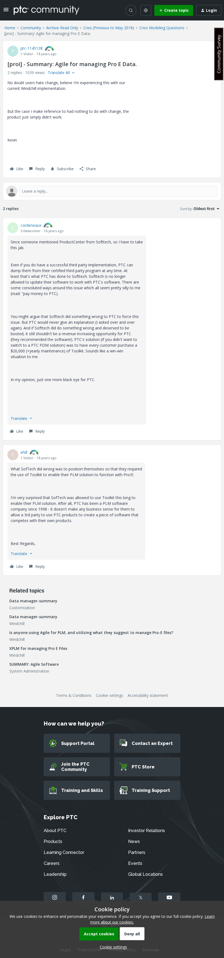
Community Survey (219, 54)
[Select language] (145, 10)
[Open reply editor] (112, 191)
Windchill (17, 623)
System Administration (29, 671)
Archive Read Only (62, 27)
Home (9, 27)
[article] (112, 329)
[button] (6, 11)
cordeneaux (30, 225)
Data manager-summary (33, 600)
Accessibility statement (148, 695)
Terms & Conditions (74, 695)
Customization (22, 607)
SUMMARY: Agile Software (34, 664)
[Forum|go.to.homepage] (46, 10)
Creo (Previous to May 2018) (108, 27)
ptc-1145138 (31, 48)
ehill (23, 452)
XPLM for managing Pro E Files (38, 648)
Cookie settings (109, 695)
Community (30, 27)
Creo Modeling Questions (161, 27)
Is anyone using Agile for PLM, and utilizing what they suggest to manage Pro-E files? (91, 632)
